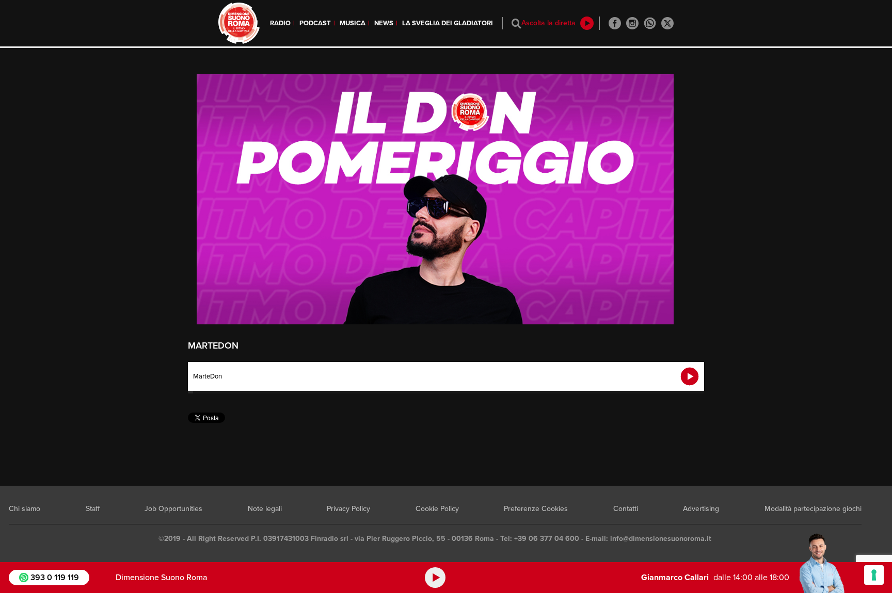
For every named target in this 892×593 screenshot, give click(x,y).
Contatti (625, 508)
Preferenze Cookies (536, 508)
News (383, 23)
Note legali (265, 508)
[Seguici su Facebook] (615, 23)
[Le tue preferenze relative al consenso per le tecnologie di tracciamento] (874, 575)
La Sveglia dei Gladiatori (447, 23)
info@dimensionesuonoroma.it (660, 538)
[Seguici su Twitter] (667, 23)
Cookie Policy (437, 508)
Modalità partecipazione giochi (813, 508)
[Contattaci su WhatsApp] (650, 23)
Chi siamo (24, 508)
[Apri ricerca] (516, 23)
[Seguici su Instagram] (632, 23)
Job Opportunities (173, 508)
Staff (93, 508)
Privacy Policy (348, 508)
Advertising (701, 508)
